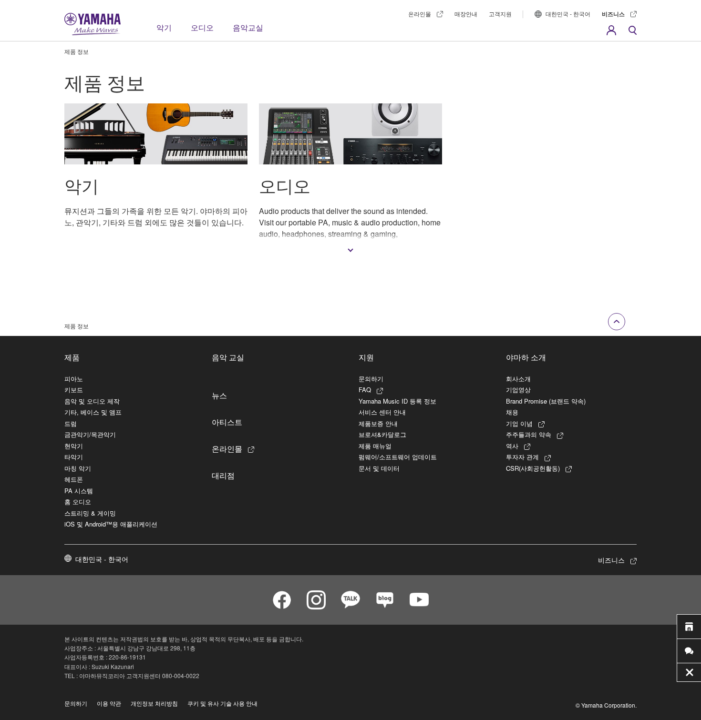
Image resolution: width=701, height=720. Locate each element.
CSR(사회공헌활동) (533, 468)
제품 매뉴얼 (375, 445)
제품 (72, 357)
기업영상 (518, 389)
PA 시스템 (78, 490)
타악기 (73, 456)
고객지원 (500, 14)
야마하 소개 (526, 357)
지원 (366, 357)
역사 (512, 445)
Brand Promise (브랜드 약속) (546, 401)
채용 (512, 411)
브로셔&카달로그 (382, 434)
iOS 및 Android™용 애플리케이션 (110, 523)
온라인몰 (419, 14)
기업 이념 (519, 423)
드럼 (70, 423)
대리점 (223, 475)
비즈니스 (613, 14)
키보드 (73, 389)
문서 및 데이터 (379, 468)
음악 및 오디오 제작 (92, 401)
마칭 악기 (77, 468)
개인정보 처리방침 (154, 703)
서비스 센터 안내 (382, 411)
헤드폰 (73, 479)
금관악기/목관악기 (90, 434)
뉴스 (219, 395)
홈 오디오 (77, 501)
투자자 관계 (522, 456)
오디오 (202, 27)
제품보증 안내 (378, 423)
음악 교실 (228, 357)
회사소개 (518, 378)
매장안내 (465, 14)
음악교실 (248, 27)
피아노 (73, 378)
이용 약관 (109, 703)
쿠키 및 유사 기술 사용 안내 (222, 703)
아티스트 (227, 421)
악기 (164, 27)
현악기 (73, 445)
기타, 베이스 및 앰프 (93, 411)
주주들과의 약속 (528, 434)
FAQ (365, 389)
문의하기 (371, 378)
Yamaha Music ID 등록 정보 (397, 401)
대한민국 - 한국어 (568, 14)
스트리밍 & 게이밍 (90, 512)
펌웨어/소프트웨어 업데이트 (398, 456)
